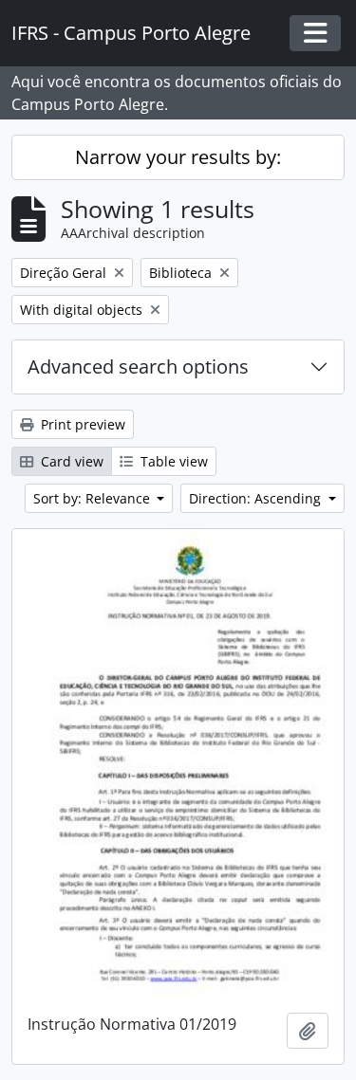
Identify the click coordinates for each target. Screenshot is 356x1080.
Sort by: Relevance (93, 498)
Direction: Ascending (257, 498)
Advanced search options (138, 366)
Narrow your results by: (178, 157)
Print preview (81, 424)
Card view (70, 461)
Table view (172, 461)
